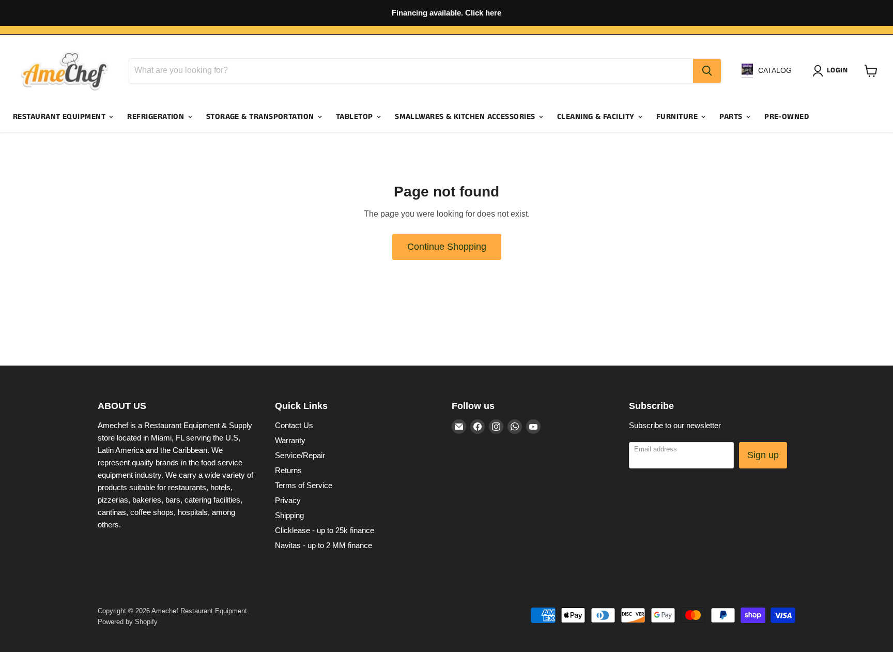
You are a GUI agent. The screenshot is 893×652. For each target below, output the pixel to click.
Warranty (290, 440)
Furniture (678, 116)
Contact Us (294, 425)
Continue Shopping (446, 246)
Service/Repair (300, 455)
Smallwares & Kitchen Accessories (466, 116)
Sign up (763, 455)
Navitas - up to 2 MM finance (323, 545)
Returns (288, 470)
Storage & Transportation (261, 116)
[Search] (707, 71)
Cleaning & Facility (597, 116)
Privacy (288, 500)
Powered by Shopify (128, 622)
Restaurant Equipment (60, 116)
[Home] (64, 71)
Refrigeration (156, 116)
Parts (732, 116)
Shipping (289, 515)
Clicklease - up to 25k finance (324, 530)
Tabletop (355, 116)
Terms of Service (303, 485)
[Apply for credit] (446, 13)
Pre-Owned (786, 116)
